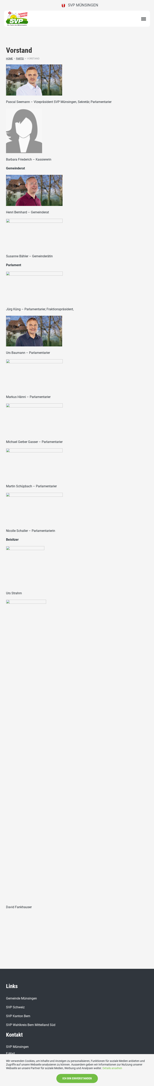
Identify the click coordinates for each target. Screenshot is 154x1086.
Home (9, 58)
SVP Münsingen (81, 5)
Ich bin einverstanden (77, 1078)
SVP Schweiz (15, 1007)
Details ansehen (112, 1068)
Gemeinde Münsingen (21, 998)
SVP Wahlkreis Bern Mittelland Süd (30, 1025)
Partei (20, 58)
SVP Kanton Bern (18, 1016)
